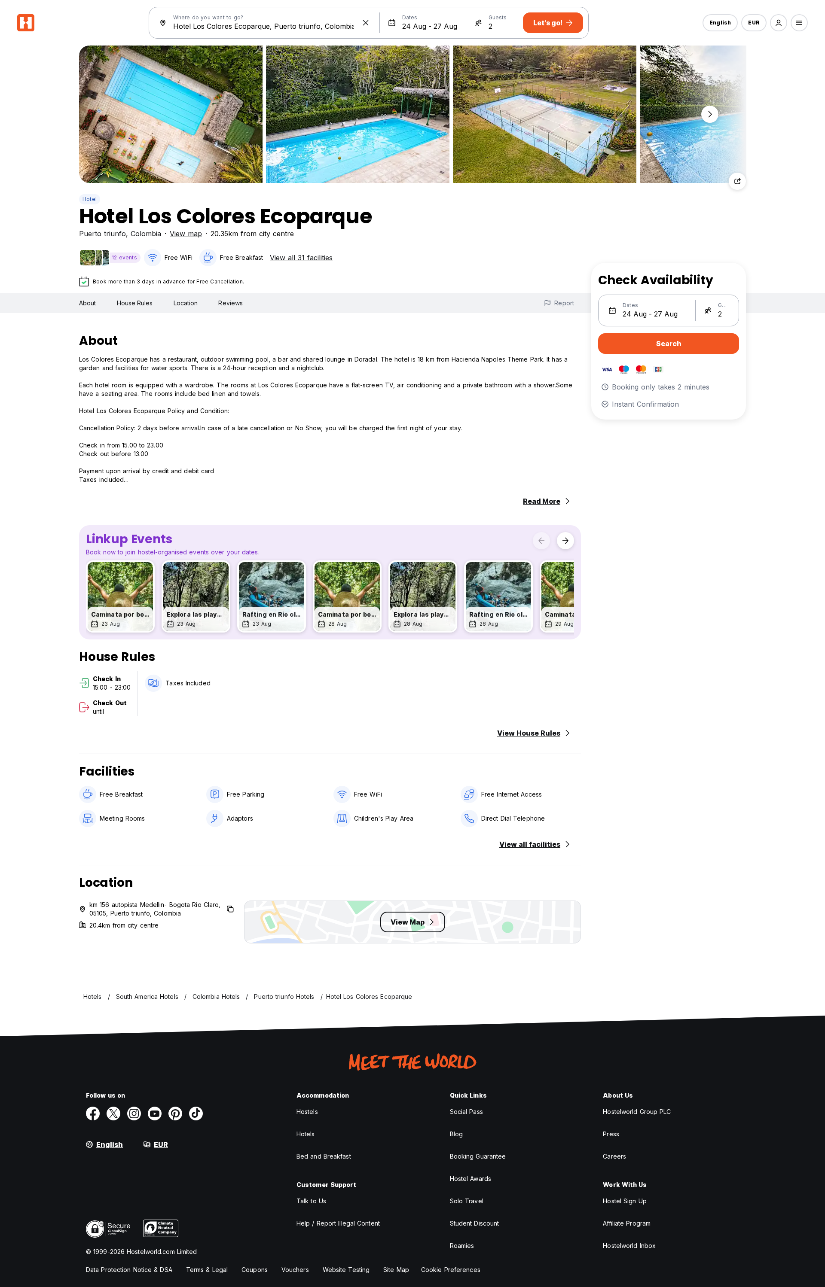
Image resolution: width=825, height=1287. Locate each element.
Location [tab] (186, 303)
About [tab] (87, 303)
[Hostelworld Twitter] (113, 1113)
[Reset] (365, 22)
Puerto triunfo (102, 233)
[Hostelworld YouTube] (155, 1113)
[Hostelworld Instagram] (134, 1113)
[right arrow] (565, 540)
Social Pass (466, 1111)
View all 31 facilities (301, 257)
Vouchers (295, 1269)
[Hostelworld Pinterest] (175, 1113)
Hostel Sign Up (624, 1201)
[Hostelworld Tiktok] (196, 1113)
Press (611, 1134)
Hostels (307, 1111)
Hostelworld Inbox (629, 1245)
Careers (614, 1156)
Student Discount (474, 1223)
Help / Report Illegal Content (338, 1223)
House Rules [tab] (135, 303)
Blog (456, 1134)
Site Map (396, 1269)
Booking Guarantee (478, 1156)
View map (186, 233)
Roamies (462, 1245)
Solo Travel (466, 1201)
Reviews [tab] (230, 303)
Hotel (89, 199)
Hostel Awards (470, 1178)
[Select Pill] (778, 22)
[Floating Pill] (709, 114)
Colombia (146, 233)
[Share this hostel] (737, 181)
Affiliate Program (627, 1223)
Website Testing (346, 1269)
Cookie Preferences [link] (450, 1269)
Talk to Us (311, 1201)
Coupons (254, 1269)
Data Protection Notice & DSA (129, 1269)
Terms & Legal (207, 1269)
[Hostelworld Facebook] (93, 1113)
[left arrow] (541, 540)
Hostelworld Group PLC (637, 1111)
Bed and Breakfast (323, 1156)
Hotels (305, 1134)
